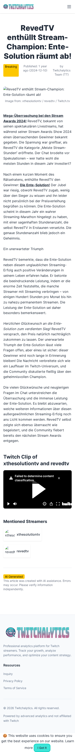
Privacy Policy (12, 681)
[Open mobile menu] (69, 6)
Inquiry (8, 674)
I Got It (42, 748)
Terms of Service (14, 688)
